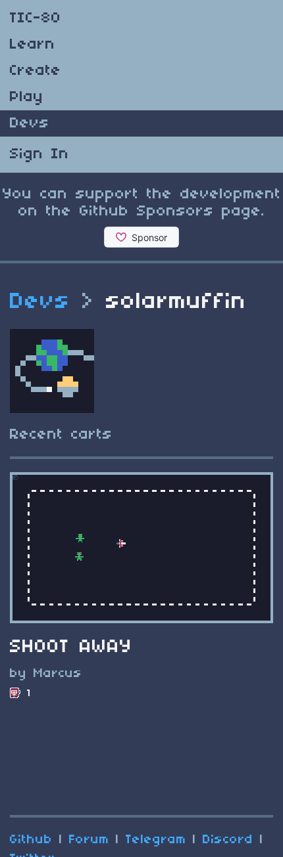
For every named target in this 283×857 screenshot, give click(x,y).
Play (26, 97)
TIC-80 (35, 18)
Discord (228, 839)
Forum (89, 839)
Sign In (39, 154)
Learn (32, 45)
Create (35, 71)
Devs (29, 123)
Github (31, 839)
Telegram (156, 839)
